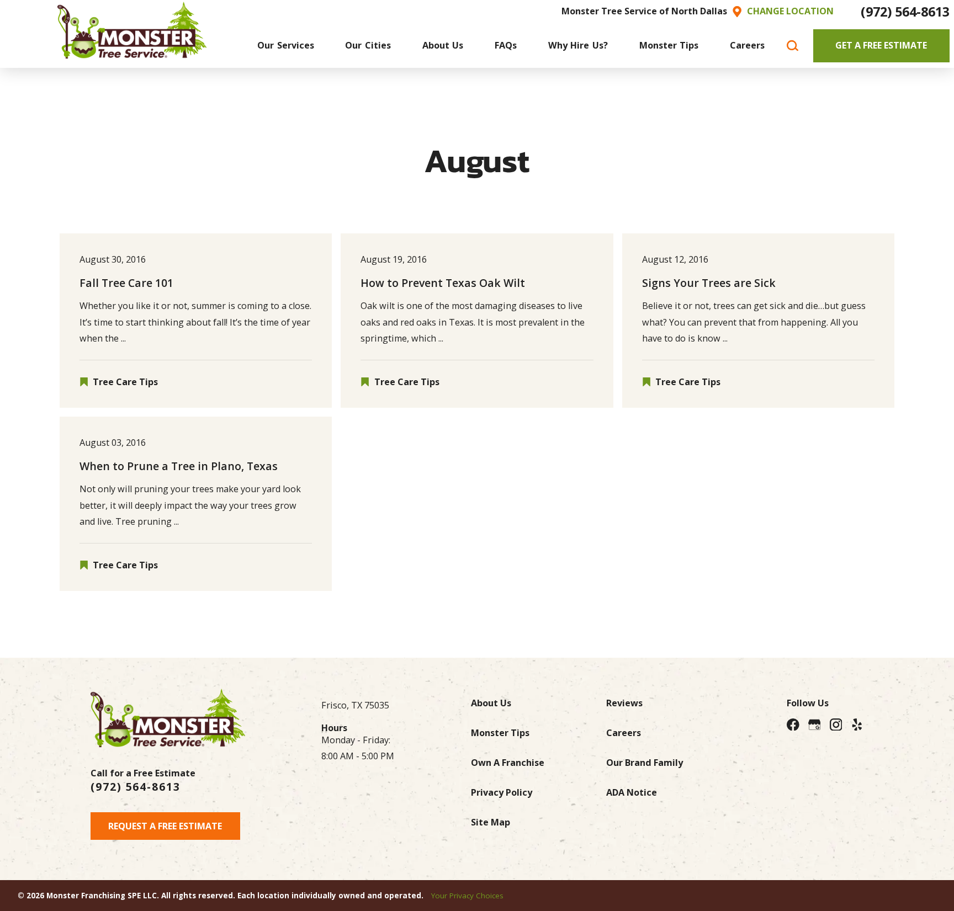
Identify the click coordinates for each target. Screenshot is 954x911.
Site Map (490, 822)
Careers (623, 733)
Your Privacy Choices (467, 896)
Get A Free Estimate (881, 45)
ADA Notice (631, 792)
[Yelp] (857, 724)
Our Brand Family (644, 762)
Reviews (624, 703)
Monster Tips (500, 733)
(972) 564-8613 (905, 11)
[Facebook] (793, 724)
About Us (491, 703)
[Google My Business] (814, 724)
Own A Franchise (507, 762)
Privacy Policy (501, 792)
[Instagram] (836, 724)
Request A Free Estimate (165, 826)
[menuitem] (285, 45)
